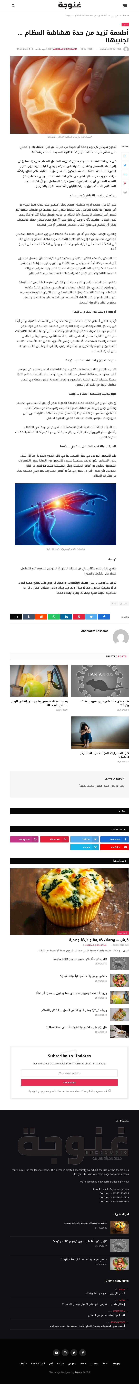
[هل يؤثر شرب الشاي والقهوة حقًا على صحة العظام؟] (119, 1031)
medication (119, 1311)
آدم (51, 1364)
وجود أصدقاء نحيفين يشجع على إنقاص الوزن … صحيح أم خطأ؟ (39, 703)
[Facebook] (125, 156)
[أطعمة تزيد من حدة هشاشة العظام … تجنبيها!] (69, 94)
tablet (121, 1289)
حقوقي (72, 1364)
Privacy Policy (88, 1091)
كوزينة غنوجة (122, 933)
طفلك (83, 1364)
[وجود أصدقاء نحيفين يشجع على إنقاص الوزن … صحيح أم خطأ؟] (39, 681)
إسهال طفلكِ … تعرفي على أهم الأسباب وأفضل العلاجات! (93, 1304)
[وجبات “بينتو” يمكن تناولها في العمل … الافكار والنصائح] (119, 1014)
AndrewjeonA (118, 1322)
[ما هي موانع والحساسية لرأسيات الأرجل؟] (119, 980)
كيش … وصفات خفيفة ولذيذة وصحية (99, 940)
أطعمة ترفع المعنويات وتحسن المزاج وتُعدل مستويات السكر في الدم (87, 1326)
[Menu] (125, 5)
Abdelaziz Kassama (65, 49)
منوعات (23, 1364)
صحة (114, 603)
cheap (122, 1300)
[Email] (125, 192)
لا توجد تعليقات (41, 49)
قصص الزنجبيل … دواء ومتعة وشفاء (105, 1293)
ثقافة (105, 1364)
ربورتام (116, 1364)
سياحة (60, 1364)
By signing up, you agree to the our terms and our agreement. (68, 1091)
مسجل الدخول (102, 786)
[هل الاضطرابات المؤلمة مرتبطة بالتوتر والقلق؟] (100, 732)
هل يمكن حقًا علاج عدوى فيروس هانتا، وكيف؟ (104, 703)
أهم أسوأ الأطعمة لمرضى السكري (106, 1315)
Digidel (78, 1372)
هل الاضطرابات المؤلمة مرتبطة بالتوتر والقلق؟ (105, 755)
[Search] (13, 5)
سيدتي (125, 24)
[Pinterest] (125, 183)
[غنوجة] (70, 5)
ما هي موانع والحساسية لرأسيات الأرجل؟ (83, 976)
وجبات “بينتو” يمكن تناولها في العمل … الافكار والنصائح (74, 1010)
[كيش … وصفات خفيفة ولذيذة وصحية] (69, 901)
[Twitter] (125, 165)
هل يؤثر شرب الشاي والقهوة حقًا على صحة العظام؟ (76, 1027)
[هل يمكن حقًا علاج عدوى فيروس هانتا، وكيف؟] (100, 681)
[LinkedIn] (125, 174)
